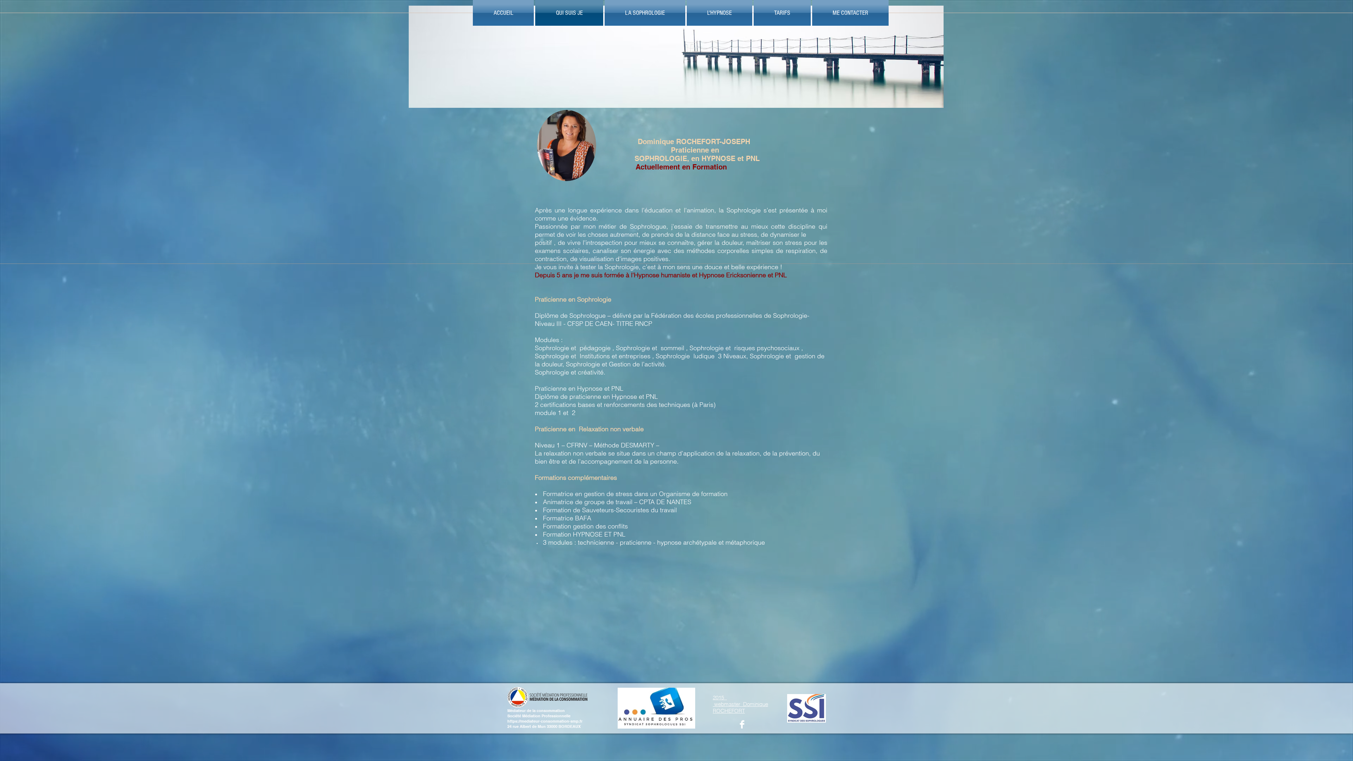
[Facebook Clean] (742, 724)
